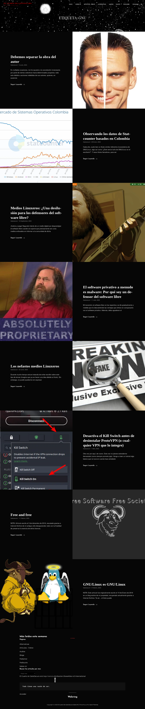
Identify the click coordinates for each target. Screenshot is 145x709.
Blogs (118, 4)
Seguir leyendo (18, 85)
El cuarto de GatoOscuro (18, 3)
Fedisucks (126, 4)
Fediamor (136, 4)
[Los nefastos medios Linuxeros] (108, 375)
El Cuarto (23, 676)
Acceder (23, 694)
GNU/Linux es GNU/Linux (104, 584)
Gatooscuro (14, 65)
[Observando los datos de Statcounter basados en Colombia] (36, 146)
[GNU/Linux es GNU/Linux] (36, 594)
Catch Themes (93, 704)
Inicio (70, 4)
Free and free (21, 515)
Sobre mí (78, 4)
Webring (72, 697)
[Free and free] (108, 524)
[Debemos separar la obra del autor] (108, 70)
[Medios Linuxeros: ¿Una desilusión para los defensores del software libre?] (108, 222)
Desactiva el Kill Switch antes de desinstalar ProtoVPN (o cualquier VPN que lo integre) (108, 440)
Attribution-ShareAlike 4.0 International (70, 676)
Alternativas (102, 4)
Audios (111, 4)
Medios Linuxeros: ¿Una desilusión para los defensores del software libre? (36, 213)
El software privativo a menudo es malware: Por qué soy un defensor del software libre (108, 292)
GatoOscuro (34, 676)
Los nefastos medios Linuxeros (35, 366)
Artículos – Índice (89, 4)
